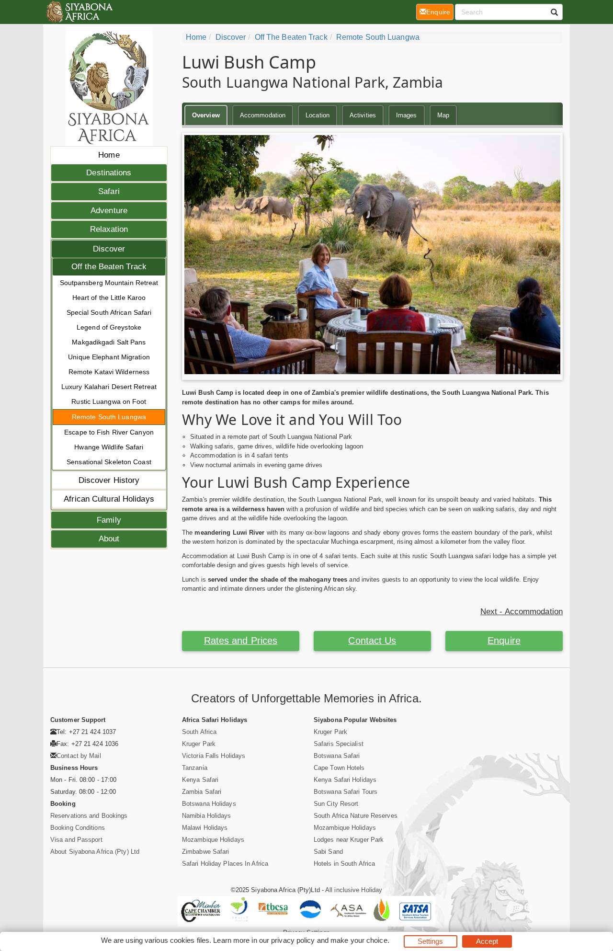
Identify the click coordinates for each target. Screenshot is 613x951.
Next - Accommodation (521, 611)
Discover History (109, 480)
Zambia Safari (201, 791)
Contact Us (372, 640)
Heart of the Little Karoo (109, 297)
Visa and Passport (76, 839)
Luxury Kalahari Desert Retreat (109, 386)
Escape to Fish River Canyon (109, 432)
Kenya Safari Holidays (345, 779)
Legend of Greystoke (109, 327)
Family (109, 520)
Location (317, 115)
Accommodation (262, 115)
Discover (109, 248)
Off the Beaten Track (109, 266)
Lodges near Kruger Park (349, 839)
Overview (206, 115)
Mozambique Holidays (213, 839)
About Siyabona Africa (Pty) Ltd (94, 851)
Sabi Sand (328, 851)
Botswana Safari (337, 755)
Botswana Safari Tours (345, 791)
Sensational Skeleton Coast (109, 462)
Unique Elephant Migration (109, 357)
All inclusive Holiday (353, 890)
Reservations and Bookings (89, 815)
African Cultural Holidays (109, 499)
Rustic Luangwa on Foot (108, 401)
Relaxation (109, 229)
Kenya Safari (200, 779)
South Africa (199, 731)
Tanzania (194, 767)
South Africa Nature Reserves (355, 815)
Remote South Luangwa (109, 417)
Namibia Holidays (206, 815)
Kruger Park (199, 743)
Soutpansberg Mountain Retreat (109, 282)
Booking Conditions (77, 827)
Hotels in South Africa (344, 863)
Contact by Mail (79, 755)
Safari (109, 191)
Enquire (504, 640)
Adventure (109, 210)
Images (406, 115)
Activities (363, 115)
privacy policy (293, 940)
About (109, 538)
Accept (487, 941)
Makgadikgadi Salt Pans (109, 342)
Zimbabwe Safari (205, 851)
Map (443, 115)
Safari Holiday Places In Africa (225, 863)
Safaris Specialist (338, 743)
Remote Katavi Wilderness (108, 372)
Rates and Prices (241, 640)
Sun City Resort (336, 803)
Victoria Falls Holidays (213, 755)
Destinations (108, 172)
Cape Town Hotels (339, 767)
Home (108, 155)
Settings (430, 941)
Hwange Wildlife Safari (108, 447)
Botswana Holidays (209, 803)
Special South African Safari (109, 312)
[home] (78, 12)
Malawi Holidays (205, 827)
